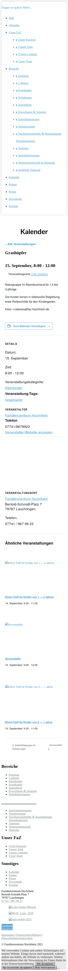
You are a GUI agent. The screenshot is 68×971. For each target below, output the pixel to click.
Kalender (14, 177)
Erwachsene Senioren (23, 791)
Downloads (15, 198)
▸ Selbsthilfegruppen (28, 155)
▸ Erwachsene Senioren (31, 112)
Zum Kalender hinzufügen (29, 326)
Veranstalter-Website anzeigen (29, 432)
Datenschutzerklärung (28, 934)
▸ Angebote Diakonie (28, 170)
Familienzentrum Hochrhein (26, 415)
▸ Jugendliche (24, 104)
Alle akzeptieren (45, 963)
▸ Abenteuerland (25, 126)
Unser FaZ (15, 32)
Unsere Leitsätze (18, 852)
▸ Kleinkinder (24, 90)
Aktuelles (14, 25)
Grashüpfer (14, 399)
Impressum (7, 934)
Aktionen (14, 823)
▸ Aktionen (22, 148)
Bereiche (14, 68)
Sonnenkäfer (13, 658)
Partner (13, 184)
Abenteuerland (17, 813)
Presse (12, 191)
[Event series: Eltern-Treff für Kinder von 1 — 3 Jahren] (39, 603)
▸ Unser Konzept (26, 39)
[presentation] (33, 571)
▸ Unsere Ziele (24, 46)
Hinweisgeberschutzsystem (16, 938)
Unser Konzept (17, 846)
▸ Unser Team (24, 61)
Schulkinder (15, 784)
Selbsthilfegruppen (19, 794)
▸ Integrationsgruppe (28, 119)
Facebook (7, 925)
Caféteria (14, 778)
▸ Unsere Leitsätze (26, 54)
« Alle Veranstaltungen (20, 244)
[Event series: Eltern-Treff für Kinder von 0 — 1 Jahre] (39, 728)
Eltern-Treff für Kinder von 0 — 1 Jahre (28, 722)
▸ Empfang (22, 75)
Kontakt (13, 206)
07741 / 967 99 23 (11, 900)
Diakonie (14, 830)
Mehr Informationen (45, 967)
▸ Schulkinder (24, 97)
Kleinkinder (13, 387)
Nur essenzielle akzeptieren (17, 967)
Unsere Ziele (16, 849)
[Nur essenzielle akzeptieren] (58, 968)
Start (11, 18)
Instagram (7, 928)
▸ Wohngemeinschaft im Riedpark (35, 162)
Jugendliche (15, 787)
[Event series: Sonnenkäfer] (39, 665)
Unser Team (16, 855)
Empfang (14, 774)
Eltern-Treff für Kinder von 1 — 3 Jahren (29, 597)
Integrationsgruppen (20, 810)
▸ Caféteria (22, 83)
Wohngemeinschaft (20, 826)
